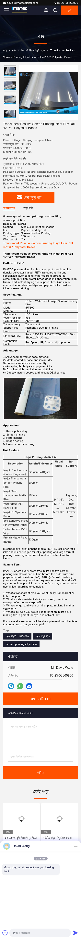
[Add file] (5, 932)
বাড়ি (5, 50)
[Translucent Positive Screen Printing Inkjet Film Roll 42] (48, 92)
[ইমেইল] (29, 686)
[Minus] (75, 846)
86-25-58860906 (67, 2)
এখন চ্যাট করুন (41, 699)
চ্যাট (69, 10)
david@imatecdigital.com (22, 2)
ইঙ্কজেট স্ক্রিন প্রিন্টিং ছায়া (33, 50)
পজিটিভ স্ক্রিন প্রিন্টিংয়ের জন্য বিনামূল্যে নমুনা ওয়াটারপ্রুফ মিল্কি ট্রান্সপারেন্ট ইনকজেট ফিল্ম (58, 840)
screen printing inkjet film (21, 644)
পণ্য (14, 50)
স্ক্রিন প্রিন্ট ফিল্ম (43, 636)
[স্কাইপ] (11, 686)
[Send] (75, 932)
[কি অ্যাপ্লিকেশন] (20, 686)
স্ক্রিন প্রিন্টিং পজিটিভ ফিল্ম (17, 636)
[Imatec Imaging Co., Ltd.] (19, 10)
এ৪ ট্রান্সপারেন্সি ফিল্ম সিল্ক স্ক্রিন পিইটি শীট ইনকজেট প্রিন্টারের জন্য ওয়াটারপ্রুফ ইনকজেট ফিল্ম (21, 840)
